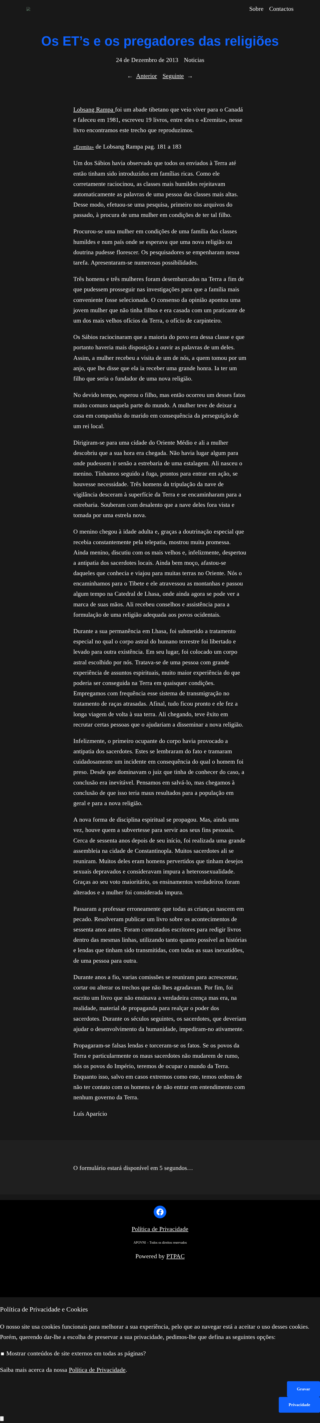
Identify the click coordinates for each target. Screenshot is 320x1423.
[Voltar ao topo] (2, 1418)
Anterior (146, 76)
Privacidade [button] (299, 1404)
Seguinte (173, 76)
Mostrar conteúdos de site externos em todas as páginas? (75, 1353)
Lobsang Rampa (94, 109)
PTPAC (175, 1256)
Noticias (194, 60)
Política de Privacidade (160, 1229)
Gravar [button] (303, 1389)
